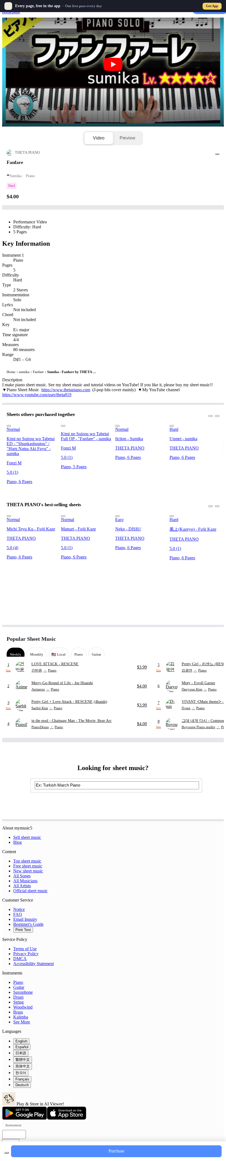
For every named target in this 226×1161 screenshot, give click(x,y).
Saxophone (23, 992)
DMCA (20, 958)
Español (21, 1047)
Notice (19, 909)
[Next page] (214, 639)
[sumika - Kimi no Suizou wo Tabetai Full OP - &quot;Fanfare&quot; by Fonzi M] (86, 424)
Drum (18, 997)
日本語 (20, 1053)
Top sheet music (27, 861)
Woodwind (23, 1007)
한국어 (20, 1073)
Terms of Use (25, 948)
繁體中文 (22, 1060)
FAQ (17, 914)
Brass (18, 1012)
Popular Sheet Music (31, 639)
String (18, 1002)
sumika (24, 372)
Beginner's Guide (28, 924)
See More (21, 1022)
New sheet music (28, 871)
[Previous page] (205, 639)
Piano (18, 982)
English (21, 1041)
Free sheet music (27, 866)
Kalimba (20, 1017)
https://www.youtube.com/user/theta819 (36, 394)
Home (11, 372)
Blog (17, 842)
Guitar (18, 987)
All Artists (22, 885)
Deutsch (22, 1085)
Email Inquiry (25, 919)
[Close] (219, 6)
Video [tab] (98, 138)
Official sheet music (30, 890)
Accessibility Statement (33, 963)
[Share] (217, 154)
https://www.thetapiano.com (65, 389)
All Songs (22, 876)
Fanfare (38, 372)
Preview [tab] (127, 138)
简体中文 (22, 1066)
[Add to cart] (6, 1153)
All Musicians (25, 880)
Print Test (23, 930)
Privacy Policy (26, 953)
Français (22, 1079)
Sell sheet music (27, 837)
